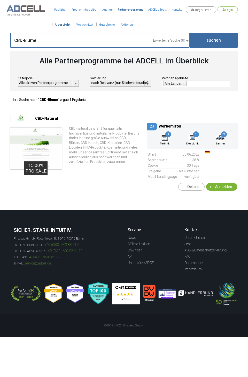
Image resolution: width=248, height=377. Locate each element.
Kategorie (25, 78)
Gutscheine (107, 24)
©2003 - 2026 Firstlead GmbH (124, 325)
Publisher (60, 10)
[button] (213, 40)
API (130, 256)
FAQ (188, 256)
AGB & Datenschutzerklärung (206, 250)
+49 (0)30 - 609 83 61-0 (62, 245)
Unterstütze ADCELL (142, 263)
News (132, 238)
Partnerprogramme (130, 10)
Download (135, 250)
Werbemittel (84, 24)
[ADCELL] (126, 293)
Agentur (107, 10)
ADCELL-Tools (157, 10)
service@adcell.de (38, 263)
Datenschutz (194, 263)
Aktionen (127, 24)
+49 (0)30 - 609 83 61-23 (64, 251)
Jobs (188, 244)
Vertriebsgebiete (175, 78)
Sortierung (98, 78)
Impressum (193, 269)
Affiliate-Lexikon (139, 244)
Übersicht (62, 24)
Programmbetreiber (84, 10)
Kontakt (176, 10)
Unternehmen (195, 238)
